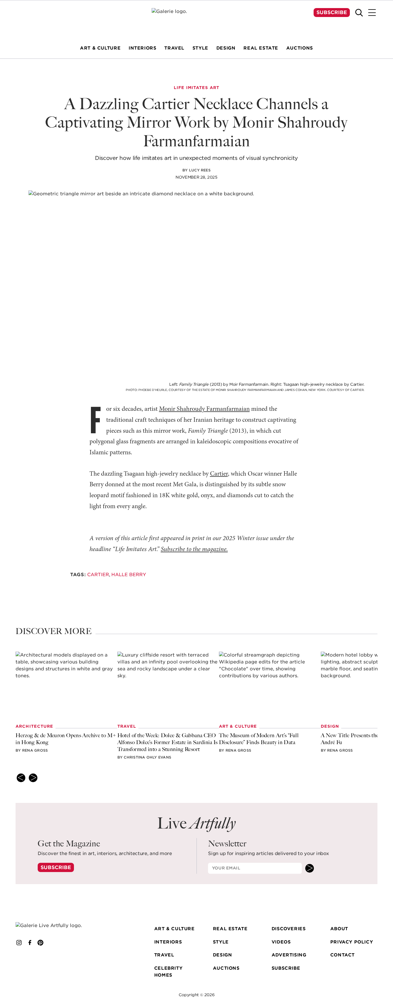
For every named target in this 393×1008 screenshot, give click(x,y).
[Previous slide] (21, 777)
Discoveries (289, 928)
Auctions (226, 968)
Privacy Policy (351, 942)
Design (222, 955)
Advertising (289, 955)
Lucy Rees (200, 170)
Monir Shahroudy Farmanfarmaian (204, 409)
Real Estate (230, 928)
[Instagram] (19, 942)
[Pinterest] (40, 942)
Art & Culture (174, 928)
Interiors (168, 942)
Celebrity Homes (168, 971)
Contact (342, 955)
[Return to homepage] (56, 925)
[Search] (359, 12)
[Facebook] (29, 942)
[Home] (196, 19)
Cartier (219, 474)
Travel (164, 955)
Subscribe (331, 12)
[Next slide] (33, 777)
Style (221, 942)
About (339, 928)
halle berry (128, 574)
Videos (281, 942)
